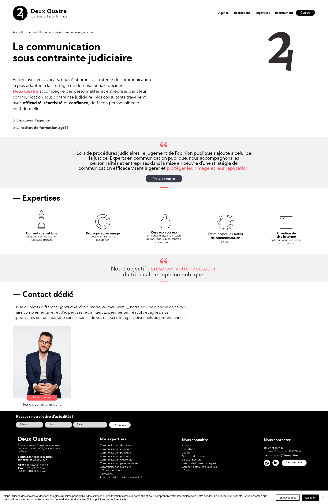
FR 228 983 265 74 (34, 468)
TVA (20, 468)
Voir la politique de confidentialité (106, 499)
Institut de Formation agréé (199, 463)
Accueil (17, 32)
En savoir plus (287, 497)
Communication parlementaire (119, 463)
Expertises (30, 32)
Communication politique (115, 456)
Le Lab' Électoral (192, 459)
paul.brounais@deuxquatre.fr (282, 455)
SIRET (21, 465)
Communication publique (115, 452)
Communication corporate (116, 449)
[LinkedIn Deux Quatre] (275, 463)
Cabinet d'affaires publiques (199, 467)
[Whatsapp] (267, 463)
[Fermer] (323, 497)
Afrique (186, 470)
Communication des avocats (117, 445)
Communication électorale (116, 459)
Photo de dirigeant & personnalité (121, 477)
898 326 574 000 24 (36, 465)
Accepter (310, 497)
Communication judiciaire (115, 467)
